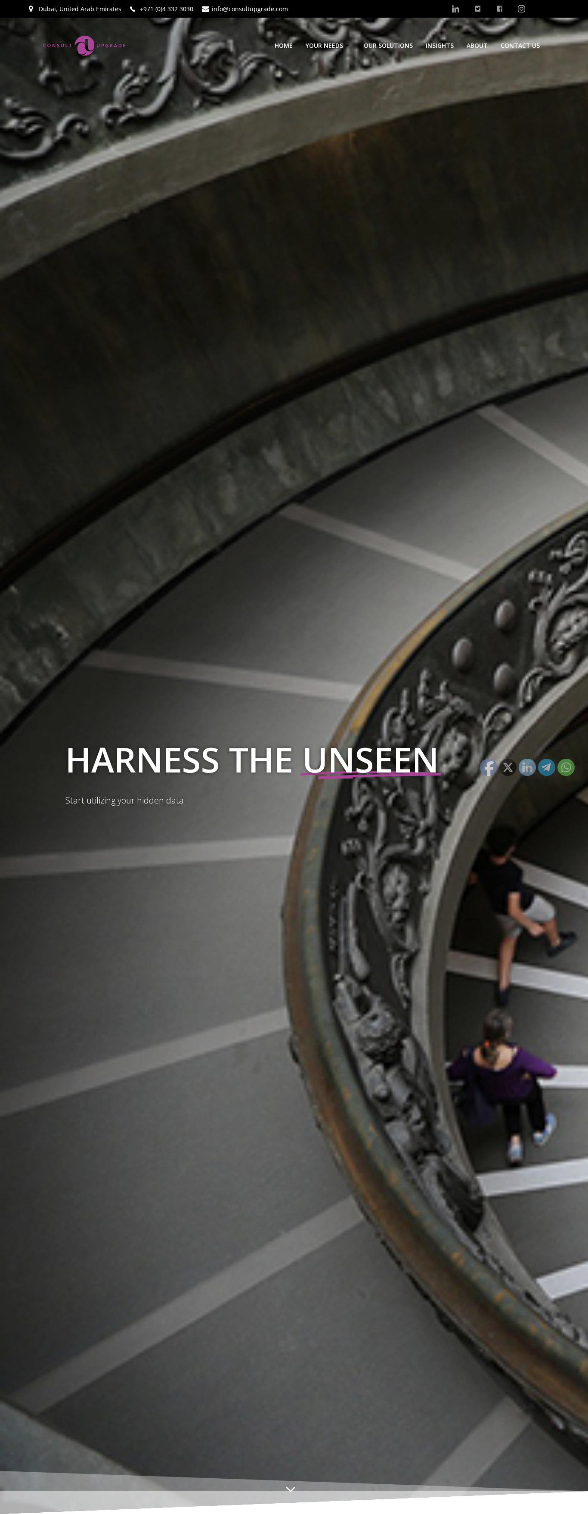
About (477, 45)
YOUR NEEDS (324, 45)
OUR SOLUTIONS (388, 45)
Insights (440, 45)
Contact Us (520, 45)
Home (284, 45)
